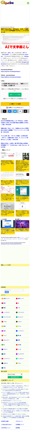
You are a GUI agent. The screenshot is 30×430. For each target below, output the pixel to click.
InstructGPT (5, 54)
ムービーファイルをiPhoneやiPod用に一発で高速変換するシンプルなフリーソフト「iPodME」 (22, 199)
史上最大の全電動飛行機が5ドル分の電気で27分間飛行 (15, 408)
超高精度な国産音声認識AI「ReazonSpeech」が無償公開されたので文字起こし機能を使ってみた (7, 162)
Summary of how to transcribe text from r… (11, 243)
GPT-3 (25, 52)
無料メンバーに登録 (15, 94)
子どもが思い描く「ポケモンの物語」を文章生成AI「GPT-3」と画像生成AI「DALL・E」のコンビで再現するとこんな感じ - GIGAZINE (14, 137)
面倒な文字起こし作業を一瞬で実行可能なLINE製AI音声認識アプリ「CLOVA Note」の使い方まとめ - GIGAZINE (15, 145)
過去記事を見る (15, 377)
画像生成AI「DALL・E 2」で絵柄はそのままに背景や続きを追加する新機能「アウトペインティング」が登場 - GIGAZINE (15, 130)
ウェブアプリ (21, 239)
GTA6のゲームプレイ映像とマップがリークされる (14, 414)
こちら (25, 98)
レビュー (27, 27)
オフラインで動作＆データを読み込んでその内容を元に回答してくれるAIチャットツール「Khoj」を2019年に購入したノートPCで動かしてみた (7, 197)
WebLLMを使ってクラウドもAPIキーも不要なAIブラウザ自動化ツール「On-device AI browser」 (22, 182)
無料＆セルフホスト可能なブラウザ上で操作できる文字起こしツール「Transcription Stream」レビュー (7, 182)
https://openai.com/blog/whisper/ (10, 71)
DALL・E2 (10, 52)
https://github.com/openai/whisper (11, 77)
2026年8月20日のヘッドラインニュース (12, 400)
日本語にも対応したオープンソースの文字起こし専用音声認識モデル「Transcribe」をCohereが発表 (7, 212)
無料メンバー (21, 237)
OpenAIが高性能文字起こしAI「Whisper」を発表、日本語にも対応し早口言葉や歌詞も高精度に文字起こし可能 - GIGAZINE (15, 122)
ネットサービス (7, 239)
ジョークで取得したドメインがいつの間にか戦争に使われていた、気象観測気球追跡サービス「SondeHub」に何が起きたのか (16, 394)
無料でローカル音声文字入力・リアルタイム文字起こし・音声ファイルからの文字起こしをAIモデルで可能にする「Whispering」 (22, 213)
